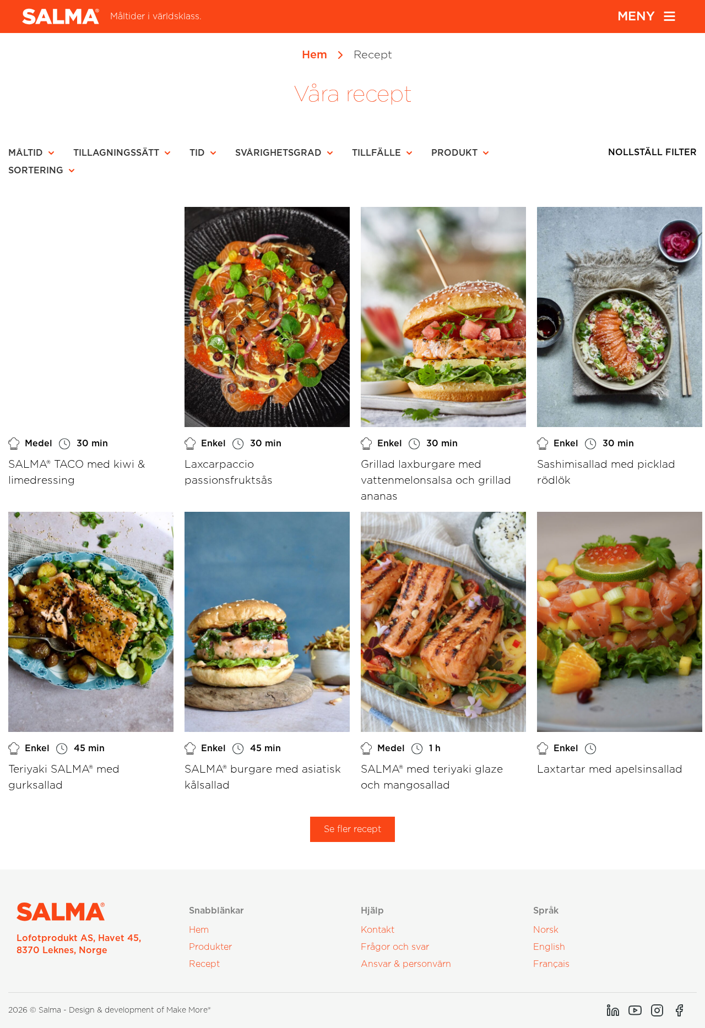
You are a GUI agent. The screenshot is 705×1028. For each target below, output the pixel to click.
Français (551, 964)
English (549, 947)
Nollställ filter (652, 152)
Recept (204, 964)
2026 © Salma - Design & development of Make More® (109, 1010)
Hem (314, 55)
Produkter (210, 947)
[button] (34, 153)
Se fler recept (352, 829)
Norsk (545, 930)
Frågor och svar (395, 947)
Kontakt (377, 930)
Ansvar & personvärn (406, 964)
